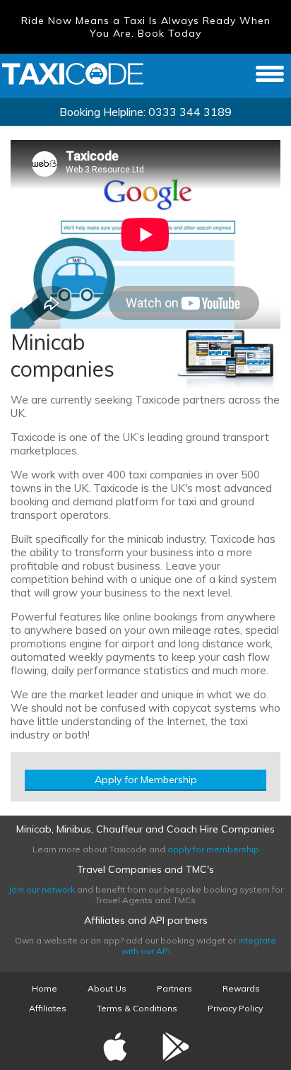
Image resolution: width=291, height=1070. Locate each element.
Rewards (241, 988)
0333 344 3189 (190, 112)
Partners (174, 988)
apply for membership (213, 849)
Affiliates (47, 1008)
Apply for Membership (146, 779)
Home (44, 988)
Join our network (41, 889)
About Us (107, 988)
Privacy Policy (235, 1008)
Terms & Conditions (137, 1008)
